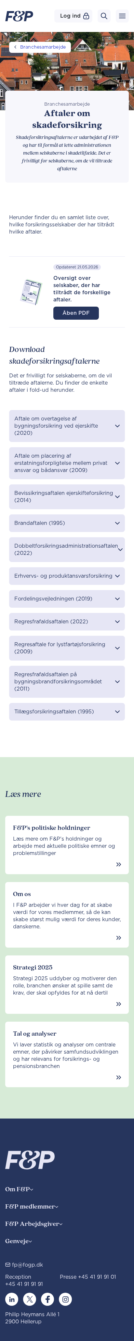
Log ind (70, 16)
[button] (67, 426)
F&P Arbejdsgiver (32, 1224)
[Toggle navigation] (122, 16)
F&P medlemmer (30, 1206)
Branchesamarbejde (43, 47)
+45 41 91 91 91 (24, 1284)
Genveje (17, 1241)
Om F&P (17, 1189)
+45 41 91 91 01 (97, 1277)
